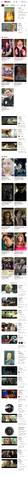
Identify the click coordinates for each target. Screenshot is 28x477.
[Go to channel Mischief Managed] (19, 372)
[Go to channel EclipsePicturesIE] (19, 149)
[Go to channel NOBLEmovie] (19, 123)
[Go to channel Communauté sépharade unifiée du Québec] (18, 456)
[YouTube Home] (7, 2)
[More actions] (12, 59)
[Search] (14, 2)
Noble (19, 8)
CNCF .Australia (23, 291)
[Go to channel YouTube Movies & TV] (18, 9)
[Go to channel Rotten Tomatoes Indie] (19, 30)
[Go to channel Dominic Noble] (19, 397)
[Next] (18, 5)
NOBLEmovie (22, 123)
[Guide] (2, 2)
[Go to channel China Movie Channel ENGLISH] (19, 304)
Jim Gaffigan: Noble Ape (21, 352)
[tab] (3, 5)
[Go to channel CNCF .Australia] (19, 292)
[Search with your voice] (16, 2)
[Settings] (19, 2)
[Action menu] (25, 8)
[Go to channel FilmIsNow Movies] (19, 136)
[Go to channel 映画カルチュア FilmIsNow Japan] (19, 329)
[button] (20, 342)
